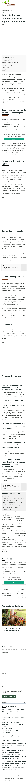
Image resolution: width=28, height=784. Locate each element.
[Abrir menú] (25, 3)
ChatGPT (14, 139)
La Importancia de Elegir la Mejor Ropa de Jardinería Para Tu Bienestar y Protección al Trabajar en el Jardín (14, 756)
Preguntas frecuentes (8, 69)
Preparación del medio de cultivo (11, 62)
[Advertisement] (14, 39)
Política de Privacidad (10, 780)
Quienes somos (13, 776)
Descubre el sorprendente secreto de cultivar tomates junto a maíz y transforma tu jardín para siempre (13, 711)
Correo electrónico (7, 680)
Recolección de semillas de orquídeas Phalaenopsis (12, 59)
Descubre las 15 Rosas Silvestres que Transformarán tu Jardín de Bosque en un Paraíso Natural (12, 730)
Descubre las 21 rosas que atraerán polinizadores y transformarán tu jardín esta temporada (13, 724)
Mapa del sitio (8, 778)
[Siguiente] (24, 622)
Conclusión (6, 67)
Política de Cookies (18, 778)
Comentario (5, 652)
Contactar (20, 776)
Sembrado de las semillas (9, 64)
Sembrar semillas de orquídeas (10, 328)
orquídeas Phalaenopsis (8, 122)
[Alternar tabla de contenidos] (23, 57)
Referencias (6, 70)
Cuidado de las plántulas (9, 65)
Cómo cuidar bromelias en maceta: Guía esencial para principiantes (14, 745)
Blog (3, 12)
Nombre (4, 673)
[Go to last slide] (4, 622)
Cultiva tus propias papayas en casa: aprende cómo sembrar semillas (21, 593)
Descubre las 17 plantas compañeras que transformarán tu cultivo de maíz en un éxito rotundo (13, 717)
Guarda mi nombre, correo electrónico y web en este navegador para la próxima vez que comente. (14, 691)
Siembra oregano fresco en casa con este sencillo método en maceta (7, 593)
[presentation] (14, 617)
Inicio (6, 776)
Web (3, 686)
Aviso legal (20, 780)
